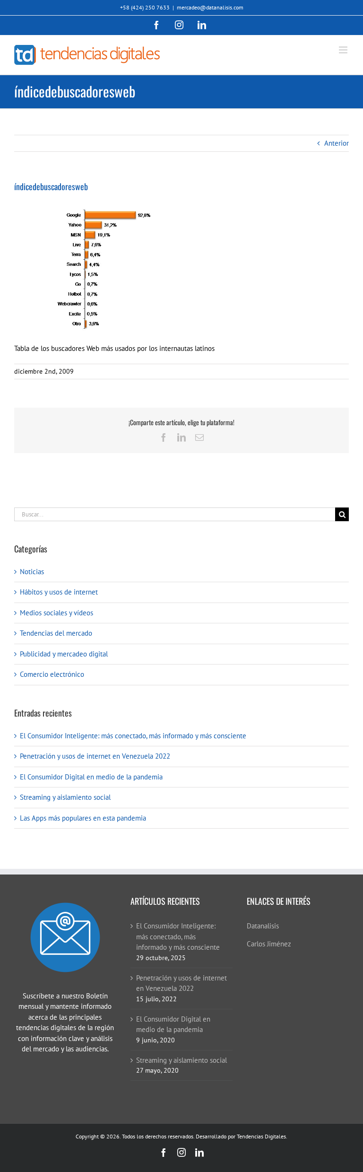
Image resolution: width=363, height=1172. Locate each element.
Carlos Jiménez (269, 943)
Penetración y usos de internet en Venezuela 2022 (95, 756)
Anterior (336, 143)
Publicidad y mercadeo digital (64, 653)
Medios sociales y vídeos (56, 612)
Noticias (32, 571)
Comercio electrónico (52, 674)
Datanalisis (263, 925)
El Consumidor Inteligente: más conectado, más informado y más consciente (133, 735)
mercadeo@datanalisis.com (210, 7)
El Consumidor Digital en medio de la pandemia (91, 776)
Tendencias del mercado (56, 633)
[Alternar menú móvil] (344, 50)
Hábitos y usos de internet (59, 591)
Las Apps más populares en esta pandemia (83, 817)
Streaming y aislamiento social (65, 797)
